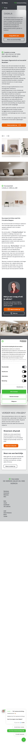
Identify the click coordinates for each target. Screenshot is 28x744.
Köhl (5, 501)
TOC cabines (7, 506)
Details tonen (20, 387)
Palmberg (6, 491)
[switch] (24, 371)
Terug (4, 8)
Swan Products (8, 513)
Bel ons (15, 313)
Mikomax (6, 495)
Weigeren (14, 401)
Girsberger (6, 504)
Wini (5, 496)
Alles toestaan (14, 391)
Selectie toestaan (14, 396)
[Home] (20, 3)
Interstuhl (6, 493)
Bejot (5, 514)
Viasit (5, 503)
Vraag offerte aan (14, 36)
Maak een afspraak (11, 446)
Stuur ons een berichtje (14, 39)
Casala (5, 516)
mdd (5, 511)
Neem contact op (12, 125)
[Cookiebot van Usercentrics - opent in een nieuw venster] (20, 341)
